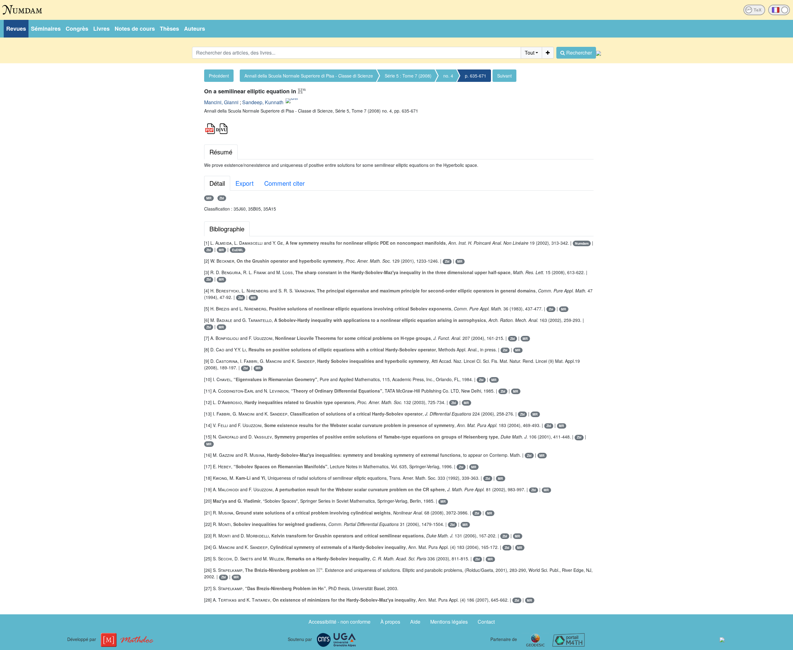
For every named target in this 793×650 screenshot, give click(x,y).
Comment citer (284, 183)
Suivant (504, 76)
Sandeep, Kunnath (262, 102)
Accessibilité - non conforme (339, 621)
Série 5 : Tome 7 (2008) (408, 76)
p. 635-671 (475, 76)
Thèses (169, 28)
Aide (415, 621)
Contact (486, 621)
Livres (101, 28)
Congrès (77, 28)
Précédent (219, 76)
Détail (217, 183)
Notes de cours (135, 28)
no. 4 (448, 76)
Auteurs (194, 28)
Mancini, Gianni (221, 102)
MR (209, 198)
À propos (390, 621)
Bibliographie (226, 228)
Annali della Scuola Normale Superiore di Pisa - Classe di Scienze (308, 76)
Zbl (221, 198)
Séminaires (46, 28)
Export (244, 183)
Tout (529, 52)
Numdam (582, 243)
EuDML (237, 249)
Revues (16, 28)
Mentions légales (449, 621)
